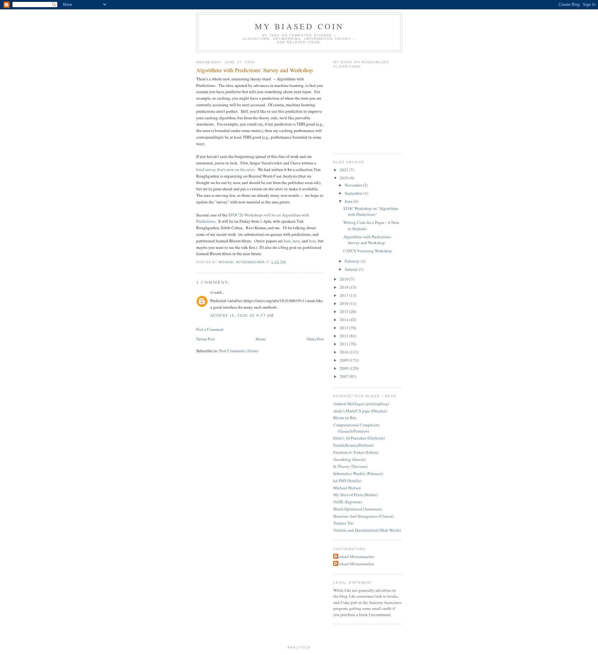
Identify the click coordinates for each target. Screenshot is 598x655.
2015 (344, 311)
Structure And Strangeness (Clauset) (363, 516)
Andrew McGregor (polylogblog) (361, 403)
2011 (344, 344)
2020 (344, 178)
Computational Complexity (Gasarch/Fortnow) (356, 428)
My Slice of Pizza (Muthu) (355, 494)
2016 (344, 303)
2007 (344, 376)
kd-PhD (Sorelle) (347, 480)
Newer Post (205, 339)
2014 (344, 319)
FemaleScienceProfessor (353, 445)
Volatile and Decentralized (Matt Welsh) (367, 530)
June (349, 201)
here (287, 241)
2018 (344, 287)
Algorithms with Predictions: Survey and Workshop (367, 240)
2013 (344, 327)
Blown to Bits (345, 417)
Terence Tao (343, 523)
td (212, 292)
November (354, 185)
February (353, 261)
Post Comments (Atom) (238, 351)
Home (261, 339)
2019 (344, 279)
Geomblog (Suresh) (349, 459)
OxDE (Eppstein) (347, 502)
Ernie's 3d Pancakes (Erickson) (359, 438)
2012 (344, 336)
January (352, 269)
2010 (344, 352)
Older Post (315, 339)
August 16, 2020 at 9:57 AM (242, 315)
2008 (344, 368)
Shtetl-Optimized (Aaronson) (357, 509)
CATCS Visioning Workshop (367, 251)
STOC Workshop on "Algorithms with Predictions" (370, 211)
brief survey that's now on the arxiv (225, 169)
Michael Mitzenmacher (354, 556)
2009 (344, 360)
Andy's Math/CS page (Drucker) (360, 411)
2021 (344, 170)
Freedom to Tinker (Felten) (355, 452)
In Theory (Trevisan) (350, 466)
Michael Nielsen (347, 488)
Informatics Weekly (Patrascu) (358, 473)
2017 (344, 295)
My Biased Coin (299, 26)
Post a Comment (210, 329)
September (354, 193)
